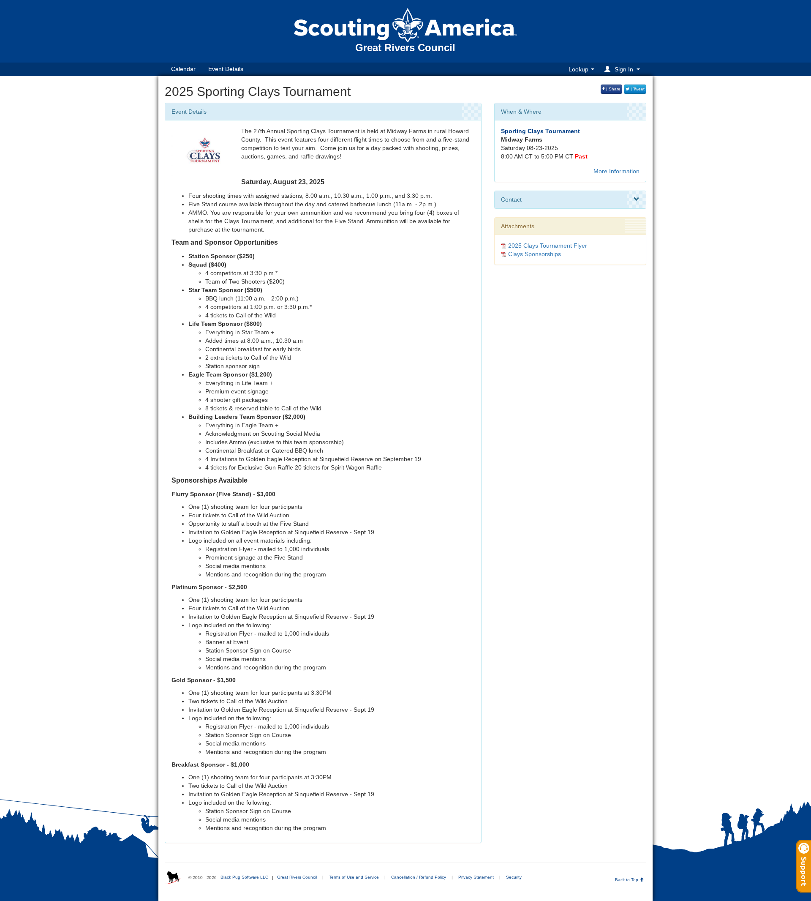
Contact (511, 199)
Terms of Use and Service (354, 877)
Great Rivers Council (297, 877)
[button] (623, 69)
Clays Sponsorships (534, 254)
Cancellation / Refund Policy (418, 877)
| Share (612, 89)
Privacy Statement (476, 877)
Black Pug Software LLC (244, 877)
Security (514, 877)
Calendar (183, 69)
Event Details (225, 69)
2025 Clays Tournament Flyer (547, 245)
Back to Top (627, 879)
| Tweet (637, 89)
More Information (616, 171)
